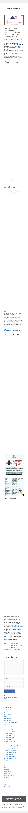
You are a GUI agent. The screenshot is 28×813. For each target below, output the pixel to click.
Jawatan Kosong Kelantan (10, 731)
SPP (5, 784)
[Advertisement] (14, 72)
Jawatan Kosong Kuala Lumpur (14, 619)
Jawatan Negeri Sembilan (10, 762)
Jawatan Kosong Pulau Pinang (11, 745)
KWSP (5, 763)
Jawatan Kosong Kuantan (10, 735)
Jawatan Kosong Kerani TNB (14, 645)
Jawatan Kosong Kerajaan (17, 626)
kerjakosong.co (11, 620)
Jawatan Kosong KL (8, 733)
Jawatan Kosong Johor (9, 727)
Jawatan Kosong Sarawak (10, 750)
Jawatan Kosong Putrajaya (10, 746)
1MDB (5, 710)
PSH (5, 779)
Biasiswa (6, 712)
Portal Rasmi (7, 777)
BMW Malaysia (7, 714)
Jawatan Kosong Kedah (9, 729)
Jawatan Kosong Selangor (10, 752)
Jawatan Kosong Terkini (9, 760)
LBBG (5, 767)
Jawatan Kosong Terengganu (10, 758)
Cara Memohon (7, 718)
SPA (5, 782)
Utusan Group (7, 786)
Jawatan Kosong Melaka (9, 737)
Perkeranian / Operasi (9, 775)
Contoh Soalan (7, 720)
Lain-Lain (6, 765)
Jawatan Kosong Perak (9, 741)
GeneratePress (18, 799)
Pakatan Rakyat (7, 771)
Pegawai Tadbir (7, 773)
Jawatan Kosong (8, 726)
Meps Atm (6, 769)
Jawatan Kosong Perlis (9, 743)
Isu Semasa (7, 724)
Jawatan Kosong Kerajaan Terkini (14, 8)
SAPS (5, 781)
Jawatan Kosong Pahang (9, 739)
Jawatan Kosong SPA (12, 643)
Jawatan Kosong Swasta (9, 633)
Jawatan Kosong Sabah (9, 748)
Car (5, 716)
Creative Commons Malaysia (10, 722)
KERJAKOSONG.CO (8, 636)
